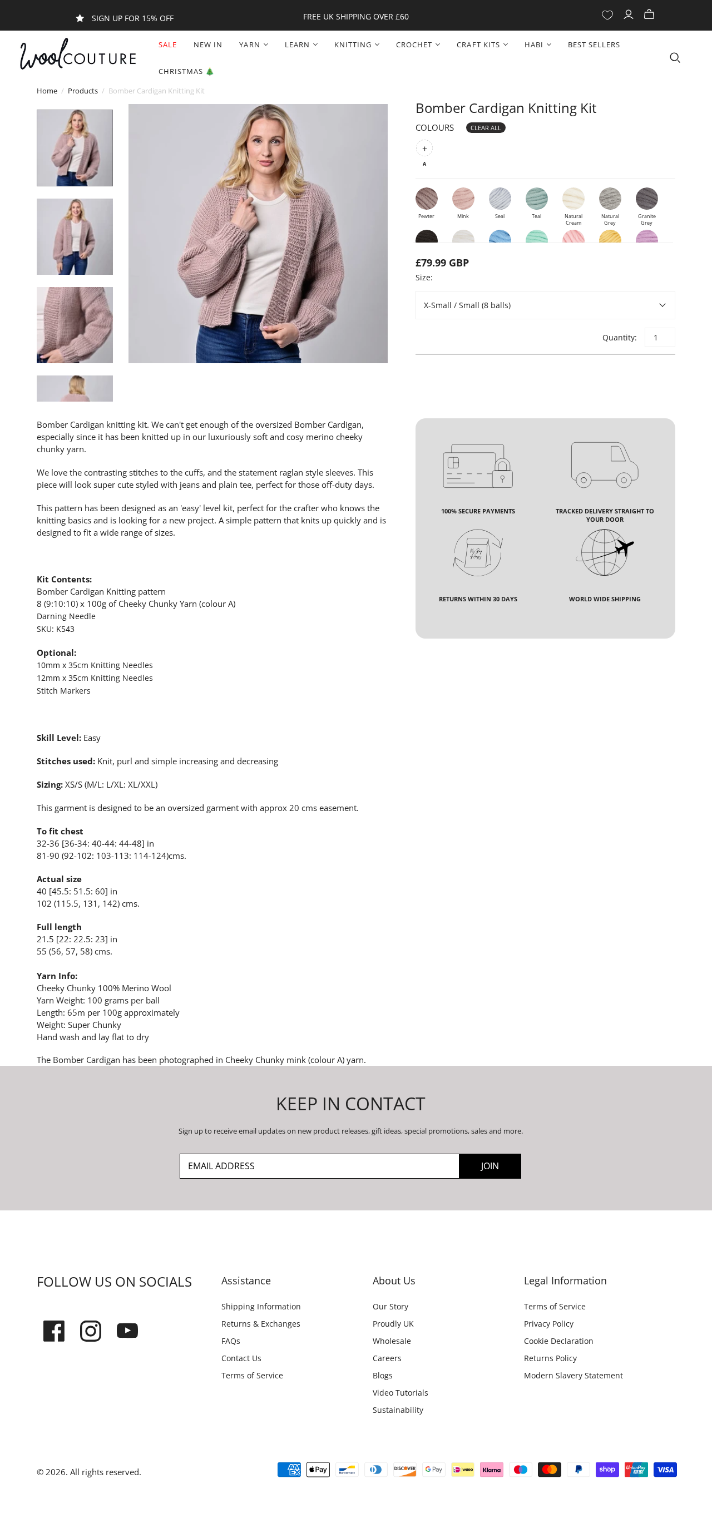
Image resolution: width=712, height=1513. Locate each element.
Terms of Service (252, 1375)
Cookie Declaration (559, 1341)
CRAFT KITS (478, 44)
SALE (168, 44)
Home (47, 91)
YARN (249, 44)
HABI (534, 44)
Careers (387, 1358)
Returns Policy (550, 1358)
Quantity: (619, 337)
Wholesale (392, 1341)
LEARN (297, 44)
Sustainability (398, 1410)
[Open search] (675, 57)
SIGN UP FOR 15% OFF (133, 18)
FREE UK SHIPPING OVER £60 (356, 16)
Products (83, 91)
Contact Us (241, 1358)
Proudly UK (393, 1323)
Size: (424, 277)
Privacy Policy (548, 1323)
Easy (92, 737)
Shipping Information (261, 1306)
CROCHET (414, 44)
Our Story (390, 1306)
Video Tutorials (400, 1392)
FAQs (230, 1341)
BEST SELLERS (594, 44)
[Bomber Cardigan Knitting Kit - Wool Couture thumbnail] (75, 148)
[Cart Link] (650, 14)
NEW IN (208, 44)
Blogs (383, 1375)
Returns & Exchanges (260, 1323)
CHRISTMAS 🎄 (187, 71)
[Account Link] (630, 14)
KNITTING (353, 44)
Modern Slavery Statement (573, 1375)
